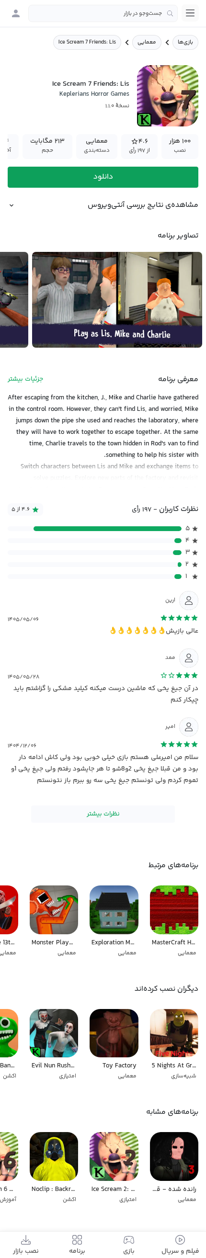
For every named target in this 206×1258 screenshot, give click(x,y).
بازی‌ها (185, 42)
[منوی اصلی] (190, 13)
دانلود (103, 177)
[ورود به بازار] (15, 13)
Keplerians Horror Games (94, 94)
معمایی (146, 42)
